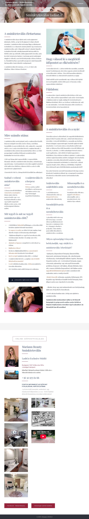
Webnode (44, 517)
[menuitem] (80, 3)
